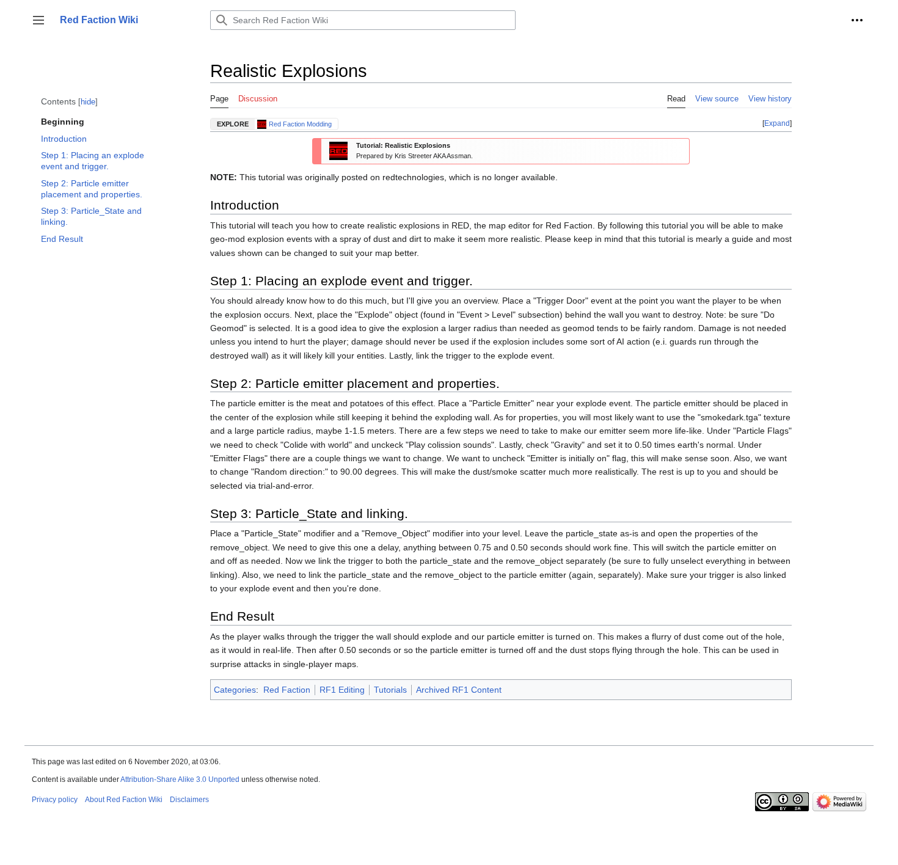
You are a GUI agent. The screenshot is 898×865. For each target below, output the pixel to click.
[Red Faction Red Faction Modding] (263, 124)
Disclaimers (189, 799)
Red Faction (286, 690)
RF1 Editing (342, 690)
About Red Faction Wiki (123, 799)
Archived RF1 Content (459, 690)
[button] (38, 20)
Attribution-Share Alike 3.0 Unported (179, 779)
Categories (235, 690)
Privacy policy (55, 799)
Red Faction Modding (300, 124)
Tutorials (390, 690)
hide (88, 101)
